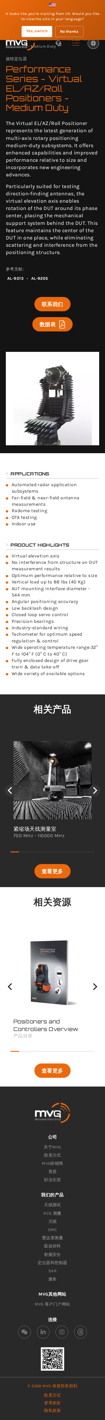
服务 (52, 1279)
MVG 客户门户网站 (52, 1304)
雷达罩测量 (52, 1237)
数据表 (48, 324)
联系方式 (52, 1155)
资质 (52, 1171)
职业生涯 (52, 1179)
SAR (52, 1270)
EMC (52, 1229)
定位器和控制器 (52, 1262)
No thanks (69, 31)
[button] (76, 43)
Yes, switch (37, 31)
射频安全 (52, 1254)
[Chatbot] (58, 43)
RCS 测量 (52, 1213)
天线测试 (52, 1204)
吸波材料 (52, 1246)
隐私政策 (52, 1410)
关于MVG (52, 1147)
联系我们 (52, 304)
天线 (52, 1221)
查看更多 (52, 871)
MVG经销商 (52, 1163)
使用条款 (52, 1402)
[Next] (94, 790)
